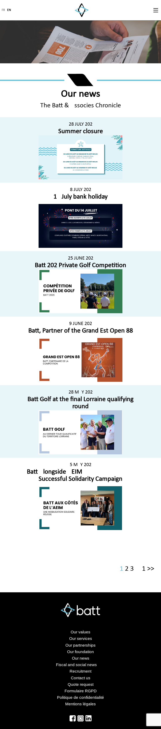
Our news (80, 658)
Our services (80, 638)
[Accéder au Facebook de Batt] (73, 718)
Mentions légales (80, 704)
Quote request (80, 684)
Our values (80, 632)
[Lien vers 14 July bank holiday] (80, 226)
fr (3, 10)
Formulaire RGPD (81, 691)
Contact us (80, 678)
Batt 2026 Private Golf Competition (80, 265)
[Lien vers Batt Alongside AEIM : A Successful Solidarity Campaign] (80, 508)
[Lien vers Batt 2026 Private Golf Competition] (80, 291)
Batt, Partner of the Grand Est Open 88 (80, 330)
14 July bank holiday (80, 197)
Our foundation (80, 652)
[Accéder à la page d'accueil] (82, 10)
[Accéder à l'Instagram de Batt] (80, 718)
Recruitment (80, 671)
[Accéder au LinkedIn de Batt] (88, 718)
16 (143, 569)
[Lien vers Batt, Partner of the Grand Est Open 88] (80, 360)
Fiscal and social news (80, 665)
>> (150, 569)
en (9, 10)
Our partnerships (80, 645)
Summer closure (80, 131)
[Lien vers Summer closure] (80, 157)
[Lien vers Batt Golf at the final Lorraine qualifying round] (80, 432)
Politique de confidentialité (80, 697)
